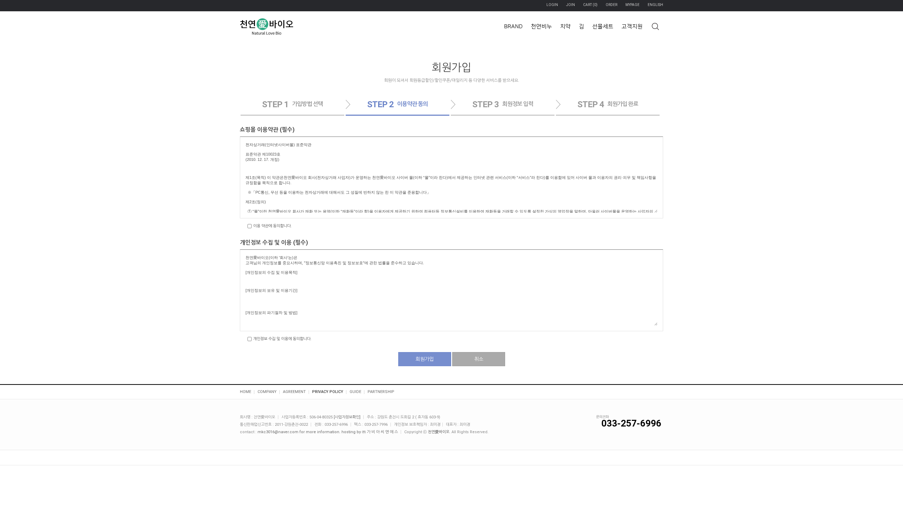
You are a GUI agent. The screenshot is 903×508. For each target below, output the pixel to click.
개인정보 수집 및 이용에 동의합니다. (281, 339)
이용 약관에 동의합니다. (272, 226)
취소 (478, 359)
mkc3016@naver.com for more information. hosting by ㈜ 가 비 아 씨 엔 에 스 (327, 432)
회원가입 (425, 359)
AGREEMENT (294, 391)
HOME (245, 391)
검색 (655, 26)
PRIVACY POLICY (327, 391)
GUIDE (355, 391)
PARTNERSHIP (381, 391)
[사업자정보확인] (347, 417)
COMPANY (267, 391)
